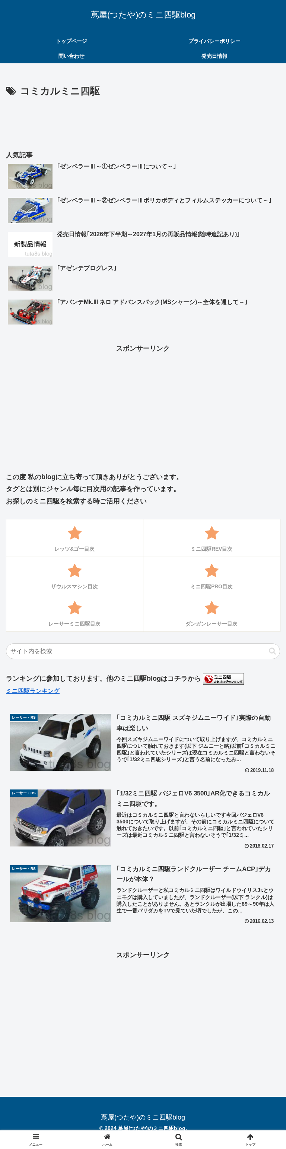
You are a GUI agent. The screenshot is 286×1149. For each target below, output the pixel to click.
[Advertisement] (143, 120)
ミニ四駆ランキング (33, 690)
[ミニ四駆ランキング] (223, 678)
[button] (272, 651)
